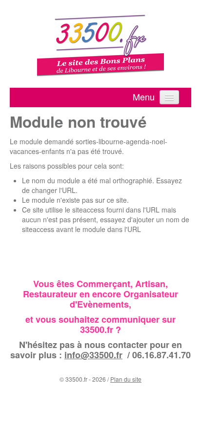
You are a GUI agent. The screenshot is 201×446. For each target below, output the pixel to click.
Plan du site (125, 379)
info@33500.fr (93, 355)
